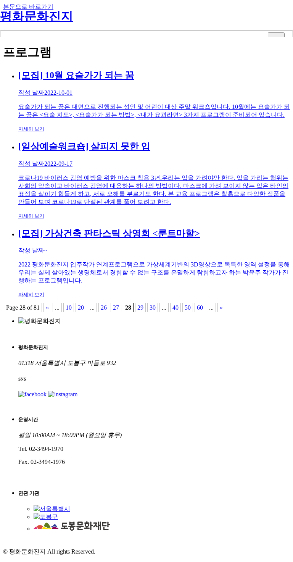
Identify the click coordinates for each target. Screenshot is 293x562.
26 (104, 307)
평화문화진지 (36, 16)
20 (81, 307)
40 (175, 307)
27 (116, 307)
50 (188, 307)
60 (200, 307)
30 (153, 307)
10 (69, 307)
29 (140, 307)
